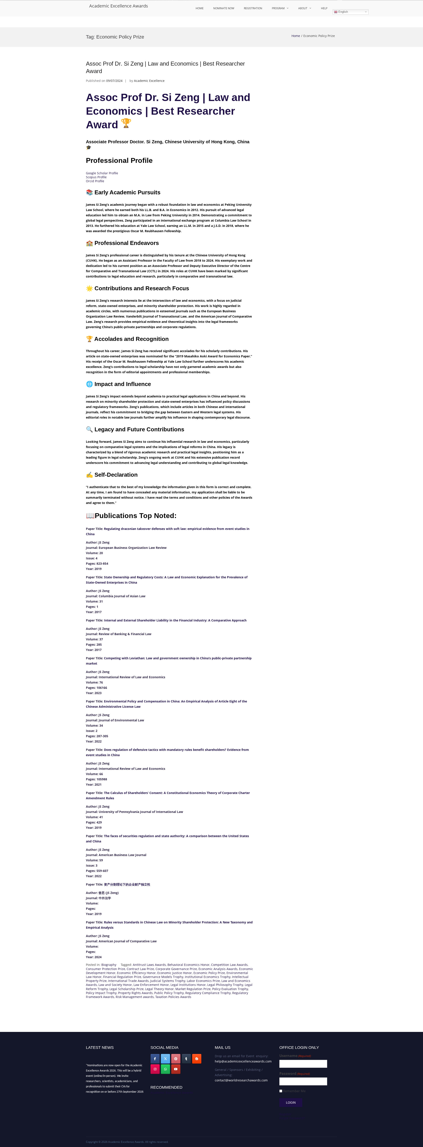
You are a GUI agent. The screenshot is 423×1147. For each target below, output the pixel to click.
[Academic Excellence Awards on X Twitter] (165, 1059)
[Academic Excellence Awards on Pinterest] (175, 1059)
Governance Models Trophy (163, 977)
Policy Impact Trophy (101, 993)
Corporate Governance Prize (176, 969)
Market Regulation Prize (193, 989)
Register (285, 1114)
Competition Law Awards (229, 965)
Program (278, 8)
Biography (108, 965)
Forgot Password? (292, 1118)
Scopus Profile (96, 177)
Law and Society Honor (115, 985)
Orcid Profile (95, 181)
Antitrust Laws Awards (149, 965)
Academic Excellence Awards (118, 6)
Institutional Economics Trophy (207, 977)
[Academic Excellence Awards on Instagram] (155, 1069)
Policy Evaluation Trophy (230, 989)
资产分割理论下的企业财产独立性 (127, 884)
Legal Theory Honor (159, 989)
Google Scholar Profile (102, 173)
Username (295, 1055)
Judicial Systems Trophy (167, 981)
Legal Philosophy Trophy (225, 985)
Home (200, 8)
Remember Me (294, 1091)
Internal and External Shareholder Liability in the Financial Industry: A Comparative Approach (175, 620)
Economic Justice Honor (174, 973)
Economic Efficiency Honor (136, 973)
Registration (253, 8)
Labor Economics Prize (203, 981)
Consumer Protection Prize (105, 969)
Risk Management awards (135, 997)
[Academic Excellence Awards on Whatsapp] (165, 1069)
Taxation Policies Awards (173, 997)
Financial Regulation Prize (122, 977)
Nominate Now (223, 8)
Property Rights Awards (135, 993)
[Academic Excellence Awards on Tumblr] (186, 1059)
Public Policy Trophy (169, 993)
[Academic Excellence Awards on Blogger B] (196, 1059)
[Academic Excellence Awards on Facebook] (155, 1059)
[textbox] (169, 743)
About (302, 8)
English (343, 11)
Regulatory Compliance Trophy (208, 993)
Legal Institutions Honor (188, 985)
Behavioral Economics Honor (188, 965)
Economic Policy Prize (209, 973)
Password (294, 1073)
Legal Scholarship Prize (126, 989)
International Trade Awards (128, 981)
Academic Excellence (149, 81)
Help (324, 8)
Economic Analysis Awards (218, 969)
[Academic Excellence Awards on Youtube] (175, 1069)
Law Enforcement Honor (151, 985)
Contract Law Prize (140, 969)
